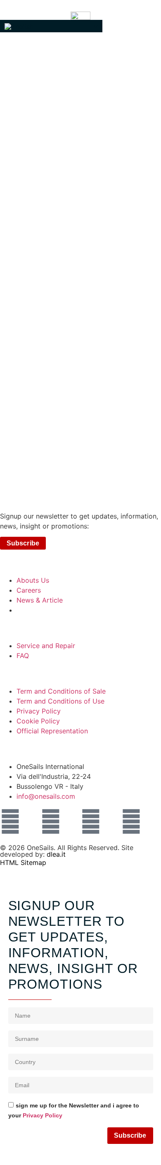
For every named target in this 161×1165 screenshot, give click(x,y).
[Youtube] (131, 821)
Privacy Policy (42, 1115)
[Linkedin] (90, 821)
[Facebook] (50, 821)
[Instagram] (10, 821)
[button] (51, 26)
